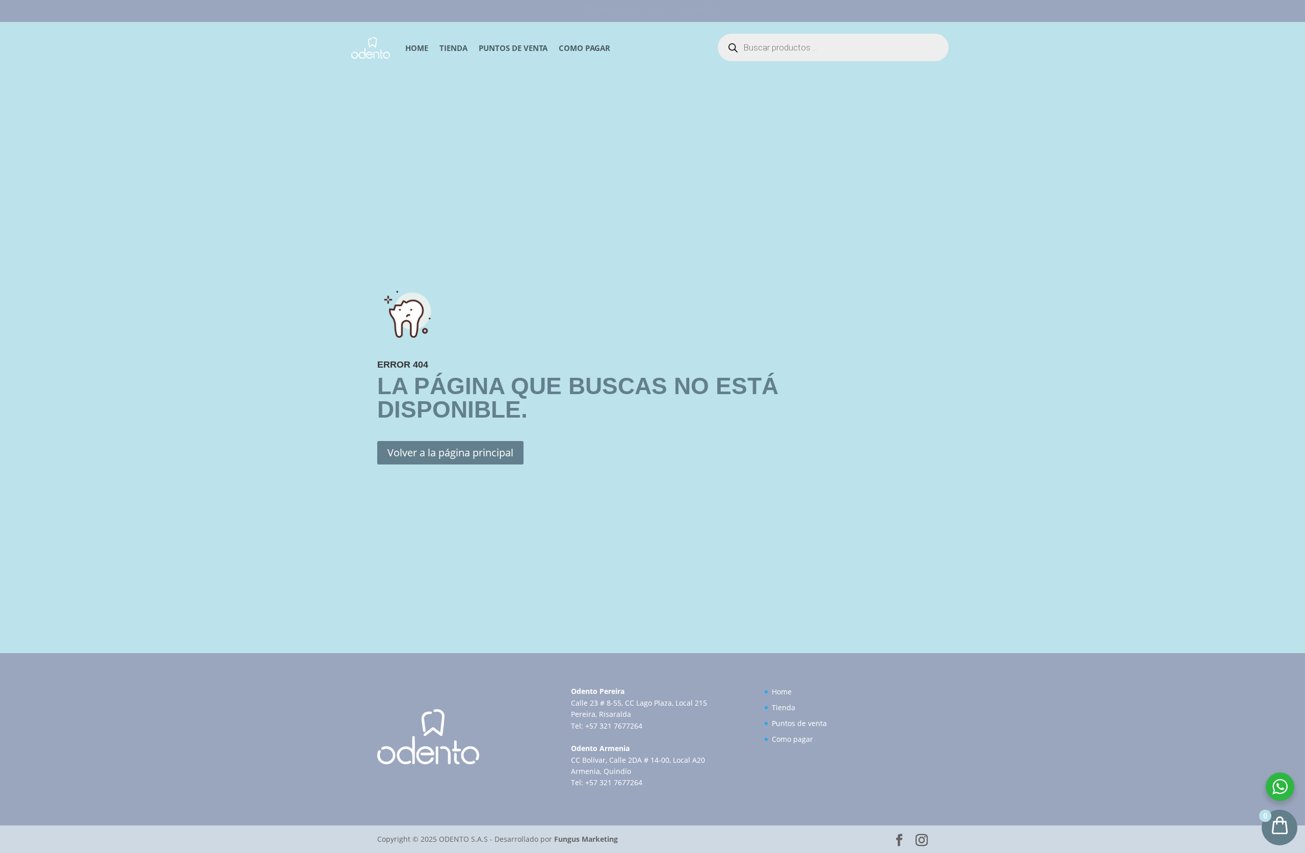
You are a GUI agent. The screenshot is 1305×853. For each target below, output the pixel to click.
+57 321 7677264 (613, 726)
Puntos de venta (513, 48)
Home (416, 48)
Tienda (453, 48)
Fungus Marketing (586, 839)
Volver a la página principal (450, 452)
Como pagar (584, 48)
